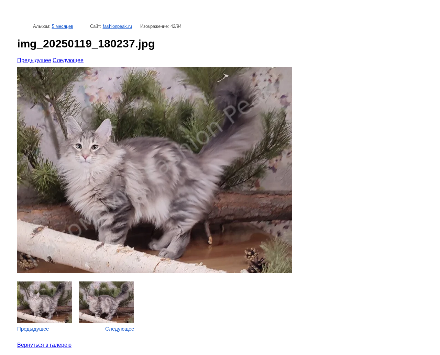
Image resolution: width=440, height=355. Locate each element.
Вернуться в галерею (44, 345)
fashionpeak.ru (117, 26)
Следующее (68, 60)
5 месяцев (62, 26)
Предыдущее (34, 60)
